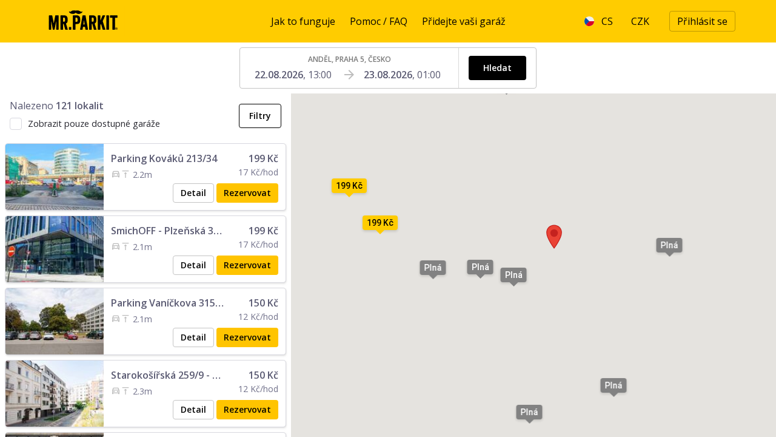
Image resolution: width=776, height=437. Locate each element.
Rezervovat (247, 192)
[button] (554, 237)
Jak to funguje (303, 21)
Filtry (260, 115)
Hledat (497, 67)
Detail (193, 192)
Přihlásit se (702, 21)
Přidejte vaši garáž (464, 21)
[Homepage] (83, 21)
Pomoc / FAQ (378, 21)
